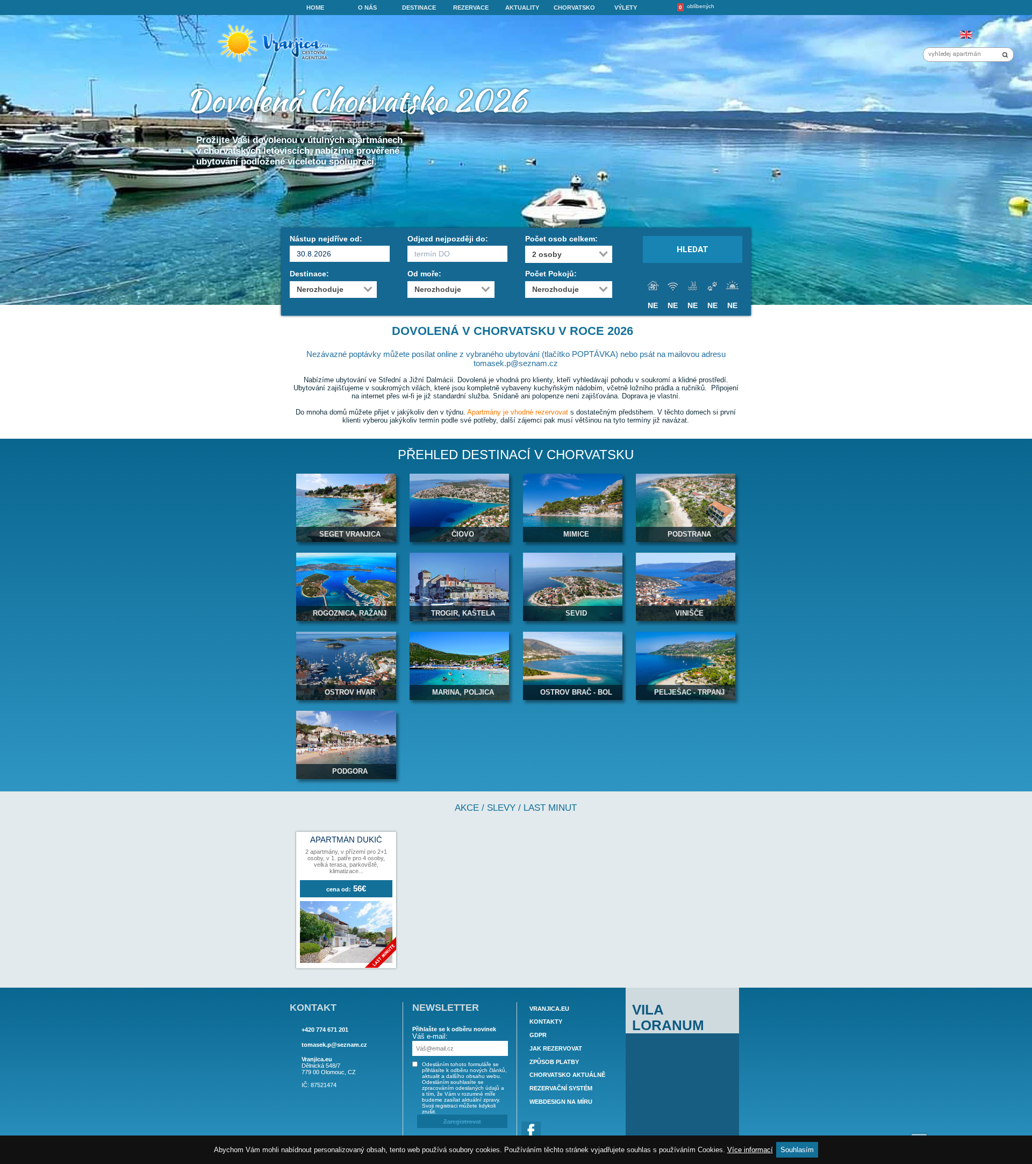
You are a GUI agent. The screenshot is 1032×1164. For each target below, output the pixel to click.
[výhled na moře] (732, 286)
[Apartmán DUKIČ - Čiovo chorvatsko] (346, 960)
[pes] (712, 286)
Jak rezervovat (555, 1048)
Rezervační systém (560, 1088)
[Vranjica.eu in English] (966, 35)
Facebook (531, 1131)
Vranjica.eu (549, 1008)
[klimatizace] (653, 286)
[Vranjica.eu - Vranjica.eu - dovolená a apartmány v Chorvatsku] (276, 62)
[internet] (673, 286)
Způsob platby (554, 1062)
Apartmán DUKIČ (346, 839)
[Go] (1005, 55)
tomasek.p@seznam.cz (334, 1044)
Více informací (750, 1150)
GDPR (538, 1035)
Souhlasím (797, 1150)
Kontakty (545, 1022)
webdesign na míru (560, 1101)
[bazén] (692, 286)
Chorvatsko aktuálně (567, 1075)
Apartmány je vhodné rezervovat (517, 412)
